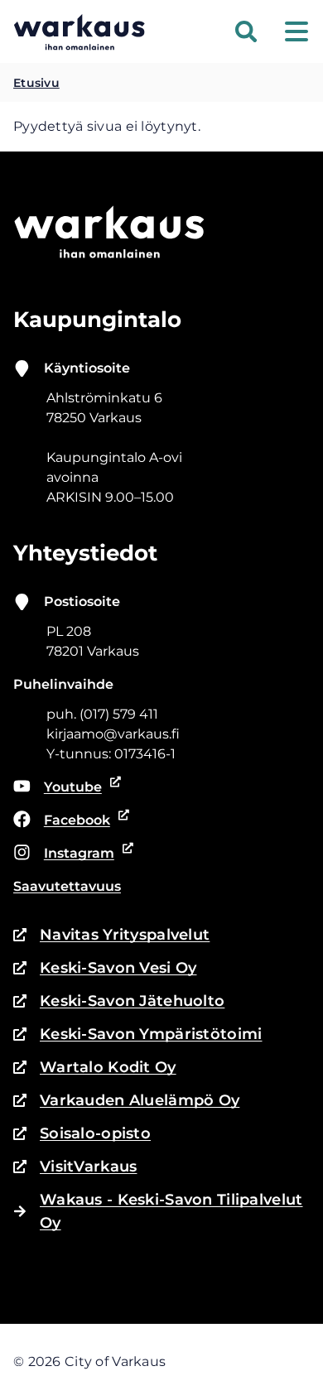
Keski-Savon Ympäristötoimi (138, 1035)
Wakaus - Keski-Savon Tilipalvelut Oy (171, 1211)
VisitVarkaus (75, 1167)
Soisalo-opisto (82, 1134)
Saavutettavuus (67, 886)
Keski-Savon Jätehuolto (118, 1002)
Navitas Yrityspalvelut (111, 936)
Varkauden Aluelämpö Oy (126, 1101)
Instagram (68, 854)
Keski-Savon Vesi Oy (104, 969)
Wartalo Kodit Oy (94, 1068)
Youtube (67, 788)
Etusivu (36, 82)
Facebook (68, 821)
